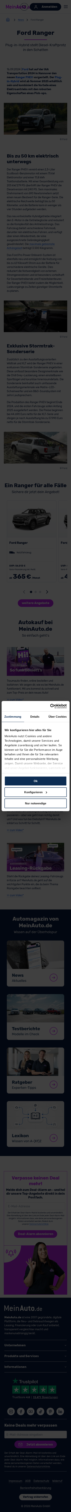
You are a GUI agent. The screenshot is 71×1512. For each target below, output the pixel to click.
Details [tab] (35, 716)
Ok (35, 781)
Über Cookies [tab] (57, 716)
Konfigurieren (33, 792)
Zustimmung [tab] (12, 716)
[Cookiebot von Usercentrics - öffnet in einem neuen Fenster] (50, 706)
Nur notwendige (35, 803)
